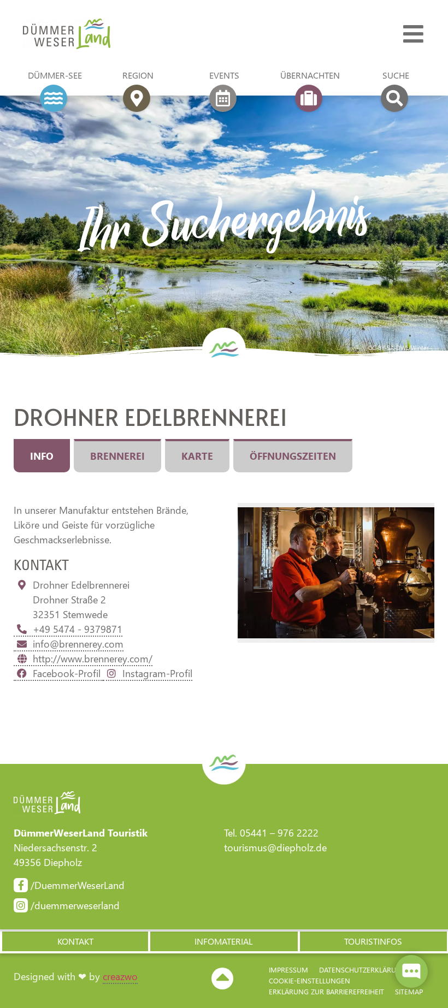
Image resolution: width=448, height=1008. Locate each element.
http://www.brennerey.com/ (92, 658)
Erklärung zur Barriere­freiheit (326, 991)
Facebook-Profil (68, 673)
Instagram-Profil (157, 673)
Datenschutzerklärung (362, 969)
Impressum (288, 969)
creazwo (120, 976)
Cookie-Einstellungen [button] (309, 980)
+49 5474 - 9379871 (77, 629)
